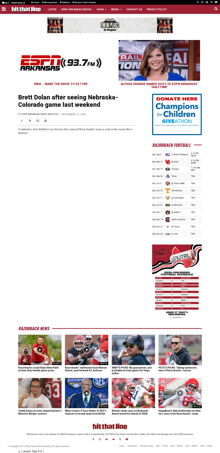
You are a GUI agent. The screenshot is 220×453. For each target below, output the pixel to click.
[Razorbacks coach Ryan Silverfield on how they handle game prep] (40, 350)
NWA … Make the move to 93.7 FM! (60, 84)
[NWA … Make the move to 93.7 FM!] (60, 60)
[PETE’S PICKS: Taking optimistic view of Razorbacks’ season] (180, 350)
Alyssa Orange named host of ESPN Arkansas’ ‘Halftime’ (159, 85)
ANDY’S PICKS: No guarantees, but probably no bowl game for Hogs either (132, 370)
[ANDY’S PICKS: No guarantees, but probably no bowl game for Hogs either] (133, 350)
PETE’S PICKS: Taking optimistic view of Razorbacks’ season (177, 369)
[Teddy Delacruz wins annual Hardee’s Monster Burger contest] (40, 393)
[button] (216, 9)
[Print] (45, 120)
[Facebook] (197, 2)
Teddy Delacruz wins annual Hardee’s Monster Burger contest (40, 412)
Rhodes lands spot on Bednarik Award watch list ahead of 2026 (130, 412)
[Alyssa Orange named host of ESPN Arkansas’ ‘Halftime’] (159, 60)
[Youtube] (216, 2)
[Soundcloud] (207, 2)
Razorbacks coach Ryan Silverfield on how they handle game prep (38, 369)
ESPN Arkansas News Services (40, 114)
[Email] (37, 120)
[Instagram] (202, 2)
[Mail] (106, 439)
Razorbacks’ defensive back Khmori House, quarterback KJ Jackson (86, 369)
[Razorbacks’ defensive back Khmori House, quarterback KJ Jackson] (86, 350)
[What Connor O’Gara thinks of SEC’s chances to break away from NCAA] (86, 393)
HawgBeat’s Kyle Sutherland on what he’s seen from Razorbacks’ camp (179, 412)
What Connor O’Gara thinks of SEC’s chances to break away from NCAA (85, 412)
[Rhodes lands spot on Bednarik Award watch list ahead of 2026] (133, 393)
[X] (211, 2)
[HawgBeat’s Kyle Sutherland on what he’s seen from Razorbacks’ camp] (180, 393)
